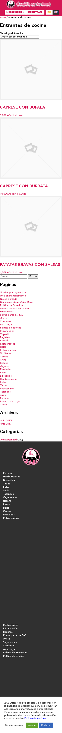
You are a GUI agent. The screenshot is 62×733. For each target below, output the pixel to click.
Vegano (4, 366)
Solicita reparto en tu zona (15, 308)
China (3, 360)
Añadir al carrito (16, 115)
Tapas (3, 385)
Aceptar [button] (32, 725)
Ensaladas (6, 369)
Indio (3, 382)
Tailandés (5, 392)
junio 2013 (6, 424)
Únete (3, 318)
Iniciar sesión (15, 12)
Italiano (4, 363)
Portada (4, 340)
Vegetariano (7, 389)
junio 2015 (6, 420)
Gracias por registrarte (13, 292)
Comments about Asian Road (16, 302)
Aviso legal (6, 324)
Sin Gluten (6, 353)
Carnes (4, 357)
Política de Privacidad (12, 305)
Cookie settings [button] (14, 725)
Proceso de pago (10, 401)
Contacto (5, 321)
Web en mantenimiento (13, 296)
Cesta (3, 404)
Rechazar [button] (46, 725)
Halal (3, 347)
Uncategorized (8, 440)
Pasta (3, 372)
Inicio (3, 17)
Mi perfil (4, 334)
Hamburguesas (8, 379)
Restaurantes (7, 344)
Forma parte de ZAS (11, 315)
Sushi (3, 395)
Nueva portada (8, 299)
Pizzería (4, 398)
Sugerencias (7, 312)
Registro (5, 337)
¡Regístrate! (35, 12)
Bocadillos (6, 376)
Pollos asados (8, 350)
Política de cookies (10, 328)
